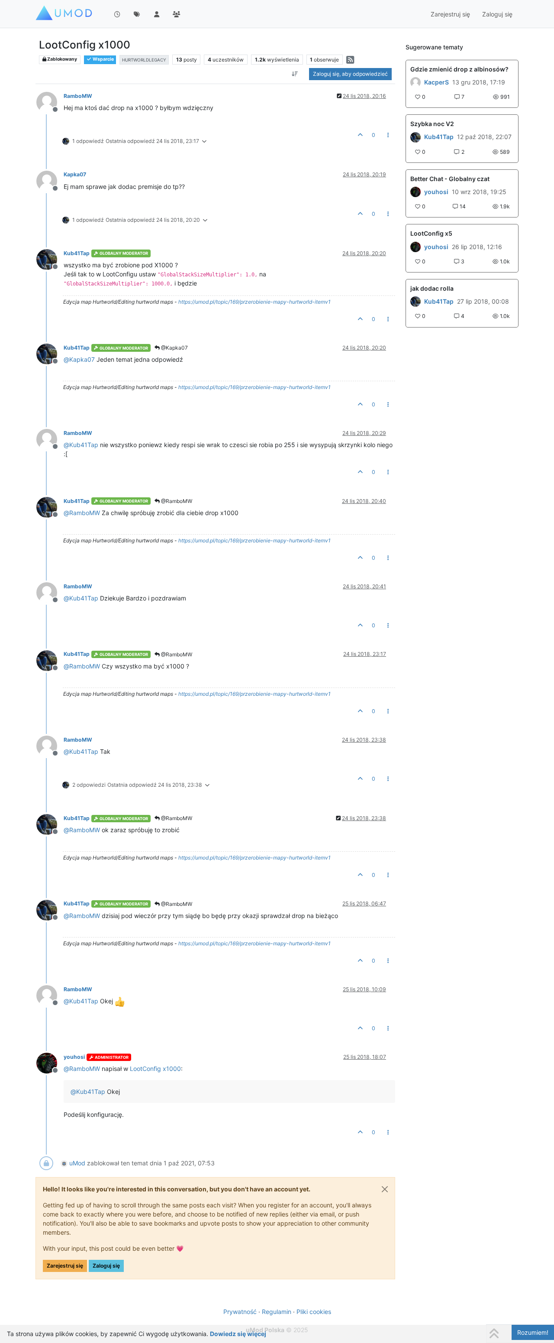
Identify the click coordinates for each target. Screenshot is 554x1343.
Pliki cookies (313, 1311)
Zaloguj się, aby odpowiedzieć (350, 74)
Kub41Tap (77, 253)
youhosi (74, 1057)
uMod (77, 1163)
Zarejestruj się (65, 1265)
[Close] (385, 1189)
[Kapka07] (415, 246)
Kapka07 (75, 174)
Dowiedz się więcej (238, 1333)
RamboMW (78, 96)
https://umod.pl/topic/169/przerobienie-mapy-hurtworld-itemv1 (254, 301)
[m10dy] (415, 192)
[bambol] (415, 301)
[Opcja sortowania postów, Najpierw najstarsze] (295, 74)
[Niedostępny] (50, 101)
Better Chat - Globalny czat (450, 178)
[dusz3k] (415, 137)
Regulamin (276, 1311)
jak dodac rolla (432, 288)
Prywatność (240, 1311)
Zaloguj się (106, 1265)
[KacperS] (415, 82)
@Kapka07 (174, 347)
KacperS (436, 82)
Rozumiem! (532, 1332)
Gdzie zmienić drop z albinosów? (459, 69)
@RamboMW (176, 501)
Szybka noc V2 (432, 123)
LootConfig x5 (431, 233)
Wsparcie (103, 59)
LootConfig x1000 (155, 1068)
